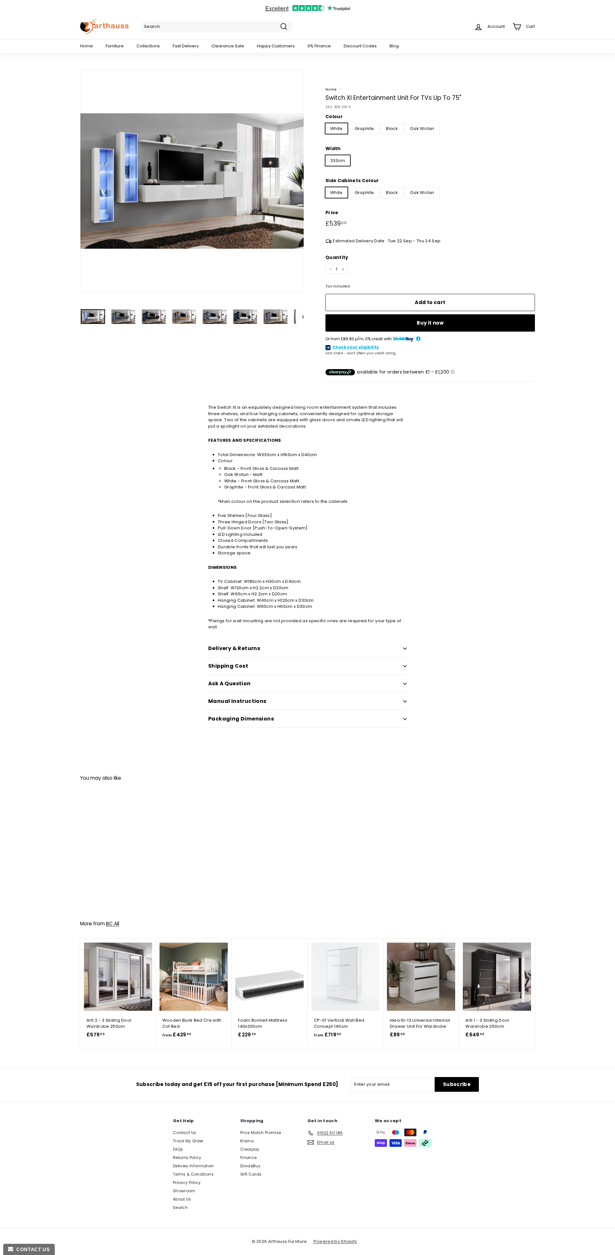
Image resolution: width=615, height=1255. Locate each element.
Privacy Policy (187, 1182)
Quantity (336, 257)
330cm (337, 160)
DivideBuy (250, 1166)
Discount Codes (360, 46)
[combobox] (217, 26)
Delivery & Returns (234, 648)
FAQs (178, 1149)
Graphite (364, 128)
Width (333, 148)
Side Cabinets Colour (352, 180)
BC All (112, 923)
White (336, 128)
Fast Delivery (186, 46)
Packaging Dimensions (241, 718)
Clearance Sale (227, 46)
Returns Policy (187, 1157)
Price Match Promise (260, 1132)
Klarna (247, 1141)
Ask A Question (229, 683)
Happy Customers (276, 46)
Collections (148, 46)
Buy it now (430, 322)
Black (392, 128)
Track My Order (188, 1141)
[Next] (300, 316)
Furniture (115, 46)
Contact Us (184, 1132)
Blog (394, 46)
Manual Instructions (237, 701)
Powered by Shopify (335, 1241)
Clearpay (249, 1149)
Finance (248, 1157)
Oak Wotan (422, 128)
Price (332, 212)
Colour (334, 116)
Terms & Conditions (193, 1174)
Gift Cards (250, 1174)
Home (86, 46)
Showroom (184, 1191)
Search (180, 1207)
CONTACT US (31, 1249)
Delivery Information (193, 1166)
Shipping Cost (228, 666)
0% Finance (319, 46)
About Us (182, 1199)
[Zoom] (192, 181)
